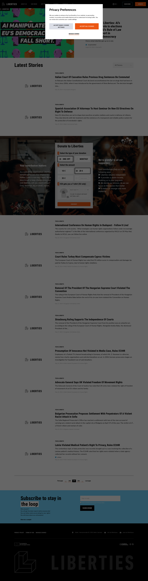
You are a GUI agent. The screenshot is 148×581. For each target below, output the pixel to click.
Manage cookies (74, 34)
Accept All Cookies (87, 26)
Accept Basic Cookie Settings (61, 26)
